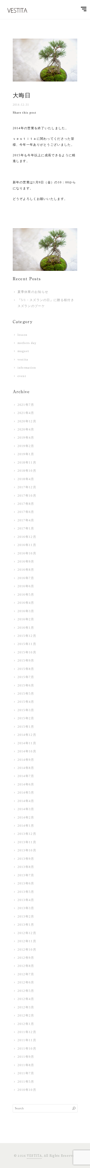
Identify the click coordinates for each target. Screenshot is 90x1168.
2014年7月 (26, 776)
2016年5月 (26, 594)
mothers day (27, 343)
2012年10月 (27, 949)
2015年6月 (26, 685)
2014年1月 (26, 825)
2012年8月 (26, 966)
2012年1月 (26, 1024)
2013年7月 (26, 875)
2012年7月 (26, 974)
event (22, 376)
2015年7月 (26, 677)
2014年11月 (27, 743)
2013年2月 (26, 916)
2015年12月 (27, 636)
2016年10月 (27, 553)
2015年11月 (27, 644)
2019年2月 (26, 446)
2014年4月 (26, 801)
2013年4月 (26, 900)
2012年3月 (26, 1007)
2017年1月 (26, 528)
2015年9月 (26, 660)
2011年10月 (27, 1048)
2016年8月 (26, 569)
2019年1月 (26, 454)
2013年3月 (26, 908)
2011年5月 (26, 1081)
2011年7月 (26, 1073)
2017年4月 (26, 520)
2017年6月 (26, 512)
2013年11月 (27, 842)
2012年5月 (26, 991)
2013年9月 (26, 858)
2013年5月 (26, 892)
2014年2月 (26, 817)
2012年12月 (27, 933)
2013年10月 (27, 850)
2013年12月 (27, 834)
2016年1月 (26, 627)
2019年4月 (26, 437)
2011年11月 (27, 1040)
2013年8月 (26, 867)
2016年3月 (26, 611)
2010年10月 (27, 1090)
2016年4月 (26, 602)
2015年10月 (27, 652)
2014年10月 (27, 751)
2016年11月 (27, 545)
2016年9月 (26, 561)
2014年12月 (27, 735)
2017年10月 (27, 495)
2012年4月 (26, 999)
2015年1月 (26, 726)
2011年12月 (27, 1032)
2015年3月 (26, 710)
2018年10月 (27, 470)
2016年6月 (26, 586)
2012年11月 (27, 941)
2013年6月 (26, 883)
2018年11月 (27, 462)
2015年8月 (26, 669)
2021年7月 (26, 405)
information (27, 367)
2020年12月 (27, 421)
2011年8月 (26, 1065)
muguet (23, 351)
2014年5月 (26, 792)
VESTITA (34, 1155)
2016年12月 (27, 537)
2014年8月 (26, 768)
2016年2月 (26, 619)
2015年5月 (26, 693)
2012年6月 (26, 982)
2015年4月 (26, 701)
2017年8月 (26, 504)
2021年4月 (26, 413)
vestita (23, 359)
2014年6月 (26, 784)
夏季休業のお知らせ (33, 292)
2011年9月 (26, 1056)
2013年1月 (26, 924)
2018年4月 (26, 479)
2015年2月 (26, 718)
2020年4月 (26, 429)
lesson (23, 335)
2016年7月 (26, 578)
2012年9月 (26, 957)
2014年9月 (26, 759)
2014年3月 (26, 809)
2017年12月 (27, 487)
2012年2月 (26, 1015)
